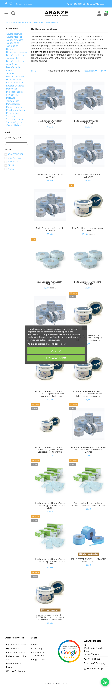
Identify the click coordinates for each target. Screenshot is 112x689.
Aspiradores (12, 46)
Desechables (11, 28)
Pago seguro (39, 659)
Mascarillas (11, 88)
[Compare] (48, 117)
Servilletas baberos (15, 119)
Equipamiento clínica (16, 644)
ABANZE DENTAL (16, 154)
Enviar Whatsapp (96, 4)
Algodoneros (12, 43)
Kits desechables (14, 82)
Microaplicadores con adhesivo (14, 93)
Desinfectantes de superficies (15, 63)
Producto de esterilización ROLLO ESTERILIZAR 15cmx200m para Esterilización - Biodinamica (50, 393)
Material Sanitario (14, 663)
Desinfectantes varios (13, 69)
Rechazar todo (56, 358)
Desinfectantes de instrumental (15, 57)
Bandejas (10, 49)
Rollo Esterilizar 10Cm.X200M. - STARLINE (88, 283)
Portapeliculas (13, 104)
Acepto (56, 350)
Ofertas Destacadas (16, 671)
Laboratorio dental (15, 652)
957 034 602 (94, 659)
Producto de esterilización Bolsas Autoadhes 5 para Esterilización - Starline (50, 505)
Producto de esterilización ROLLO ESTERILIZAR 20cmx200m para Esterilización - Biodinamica (88, 393)
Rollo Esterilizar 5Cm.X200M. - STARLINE (50, 283)
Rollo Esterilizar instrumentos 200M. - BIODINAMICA (88, 229)
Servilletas (11, 116)
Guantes (10, 73)
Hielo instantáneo (15, 76)
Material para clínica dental (16, 658)
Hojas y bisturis (13, 79)
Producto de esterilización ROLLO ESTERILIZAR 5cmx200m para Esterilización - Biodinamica (50, 449)
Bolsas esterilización (16, 52)
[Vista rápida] (52, 117)
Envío (35, 644)
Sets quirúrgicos (14, 122)
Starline (11, 169)
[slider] (5, 143)
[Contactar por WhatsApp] (105, 682)
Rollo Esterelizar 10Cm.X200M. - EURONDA (50, 176)
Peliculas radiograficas (12, 99)
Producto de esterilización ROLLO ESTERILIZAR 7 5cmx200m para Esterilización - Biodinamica (50, 617)
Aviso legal (38, 648)
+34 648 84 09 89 (77, 4)
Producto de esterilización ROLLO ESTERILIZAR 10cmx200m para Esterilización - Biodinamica (88, 337)
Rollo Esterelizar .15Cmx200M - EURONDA (50, 229)
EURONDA (13, 161)
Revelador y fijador (15, 110)
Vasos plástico (13, 125)
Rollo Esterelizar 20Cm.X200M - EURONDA (88, 176)
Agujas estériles (14, 34)
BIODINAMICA (14, 158)
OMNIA (11, 165)
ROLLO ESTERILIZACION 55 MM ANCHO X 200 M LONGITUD (88, 560)
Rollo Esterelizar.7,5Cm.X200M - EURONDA (88, 122)
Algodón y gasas (14, 40)
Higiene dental (13, 648)
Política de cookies (36, 343)
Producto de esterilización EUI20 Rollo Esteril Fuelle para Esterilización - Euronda (88, 449)
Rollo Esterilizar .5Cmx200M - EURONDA (50, 122)
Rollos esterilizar (14, 113)
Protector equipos (15, 107)
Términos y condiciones (39, 654)
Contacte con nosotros (24, 4)
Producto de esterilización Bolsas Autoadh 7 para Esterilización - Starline (88, 504)
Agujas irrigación (14, 37)
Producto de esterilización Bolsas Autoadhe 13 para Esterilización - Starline (50, 561)
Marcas (10, 667)
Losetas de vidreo (15, 85)
